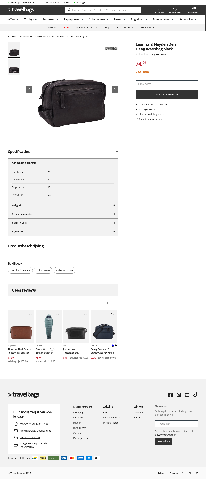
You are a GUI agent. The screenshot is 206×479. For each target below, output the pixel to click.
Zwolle (137, 417)
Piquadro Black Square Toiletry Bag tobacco (19, 351)
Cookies (174, 473)
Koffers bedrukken (112, 417)
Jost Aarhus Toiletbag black (71, 351)
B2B (105, 412)
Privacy (162, 473)
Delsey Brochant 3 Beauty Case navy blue (102, 351)
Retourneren (79, 427)
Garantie (77, 433)
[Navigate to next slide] (115, 303)
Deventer (138, 412)
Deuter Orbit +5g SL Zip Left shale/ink (46, 351)
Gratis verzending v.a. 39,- (56, 2)
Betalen (77, 422)
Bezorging (78, 412)
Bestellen (78, 417)
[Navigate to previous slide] (107, 303)
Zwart (116, 345)
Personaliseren (111, 422)
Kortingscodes (80, 438)
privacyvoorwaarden (165, 434)
